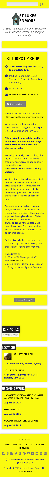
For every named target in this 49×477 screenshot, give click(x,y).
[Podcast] (7, 453)
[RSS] (3, 453)
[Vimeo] (32, 453)
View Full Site (24, 439)
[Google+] (20, 453)
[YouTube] (28, 453)
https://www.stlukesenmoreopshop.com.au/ (26, 117)
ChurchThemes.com (24, 471)
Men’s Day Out (12, 409)
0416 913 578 (16, 260)
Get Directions (17, 104)
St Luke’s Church (23, 354)
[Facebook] (11, 453)
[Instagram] (41, 453)
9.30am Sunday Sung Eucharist (22, 420)
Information (24, 447)
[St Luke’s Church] (7, 358)
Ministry (29, 444)
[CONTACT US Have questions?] (24, 339)
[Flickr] (37, 453)
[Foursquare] (45, 453)
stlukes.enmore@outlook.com (23, 94)
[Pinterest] (24, 453)
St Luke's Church (23, 300)
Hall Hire (40, 444)
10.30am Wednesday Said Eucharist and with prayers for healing (23, 397)
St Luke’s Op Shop (14, 370)
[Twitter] (16, 453)
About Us (17, 444)
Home (7, 444)
